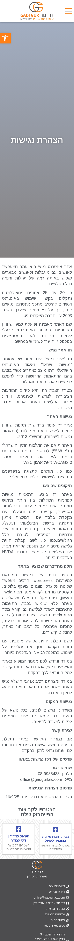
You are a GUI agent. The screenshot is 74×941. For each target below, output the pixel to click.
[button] (5, 38)
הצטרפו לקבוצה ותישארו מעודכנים (56, 847)
